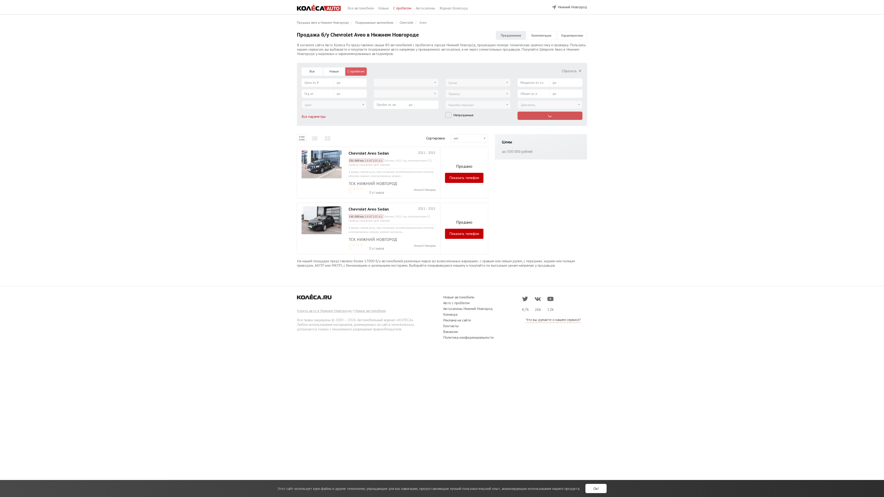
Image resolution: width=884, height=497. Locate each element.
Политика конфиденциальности (468, 337)
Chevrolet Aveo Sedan (369, 153)
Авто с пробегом (456, 303)
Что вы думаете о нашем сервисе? (553, 319)
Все (312, 71)
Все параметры (314, 116)
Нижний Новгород (424, 189)
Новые (384, 8)
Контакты (451, 326)
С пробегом (402, 8)
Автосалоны (426, 8)
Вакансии (450, 331)
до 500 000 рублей (517, 151)
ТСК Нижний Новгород (373, 183)
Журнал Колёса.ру (453, 8)
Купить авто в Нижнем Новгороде (324, 310)
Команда (450, 314)
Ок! (596, 488)
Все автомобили (361, 8)
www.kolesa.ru (402, 324)
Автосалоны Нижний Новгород (468, 308)
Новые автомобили (370, 310)
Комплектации (541, 35)
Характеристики (572, 35)
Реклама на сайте (457, 320)
